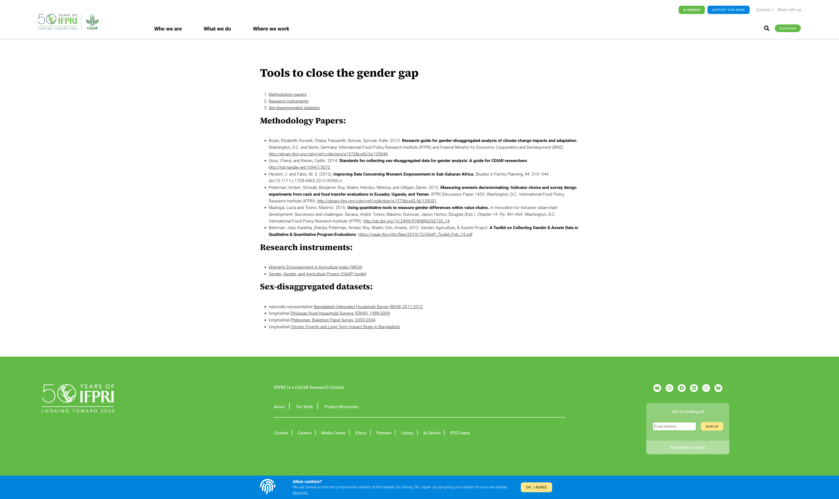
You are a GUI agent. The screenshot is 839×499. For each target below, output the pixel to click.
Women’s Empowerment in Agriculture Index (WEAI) (315, 267)
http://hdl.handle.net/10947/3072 (299, 167)
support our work (728, 10)
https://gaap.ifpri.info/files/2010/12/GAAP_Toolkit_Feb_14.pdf (415, 234)
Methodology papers (288, 94)
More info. (300, 493)
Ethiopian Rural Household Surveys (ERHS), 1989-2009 (340, 313)
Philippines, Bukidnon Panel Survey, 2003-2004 (333, 320)
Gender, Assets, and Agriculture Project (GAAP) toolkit (317, 273)
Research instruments (289, 101)
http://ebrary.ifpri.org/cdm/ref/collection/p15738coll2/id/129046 (328, 154)
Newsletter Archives (687, 447)
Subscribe (787, 28)
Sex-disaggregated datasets (294, 107)
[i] (766, 28)
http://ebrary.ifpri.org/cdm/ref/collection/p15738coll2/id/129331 (377, 201)
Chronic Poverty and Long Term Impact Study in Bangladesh (345, 326)
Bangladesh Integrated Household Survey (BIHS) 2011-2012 (368, 306)
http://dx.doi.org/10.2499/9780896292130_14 (406, 221)
